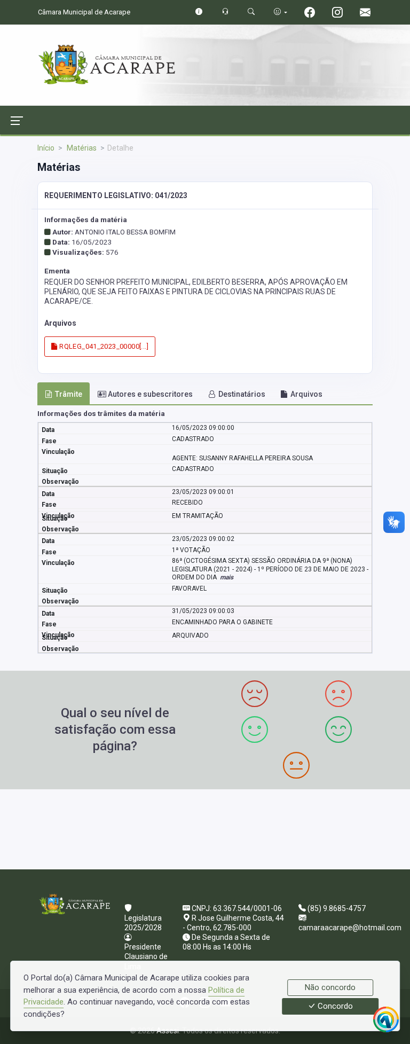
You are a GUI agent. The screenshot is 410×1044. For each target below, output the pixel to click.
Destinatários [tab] (241, 394)
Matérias (81, 148)
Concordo (334, 1006)
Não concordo (330, 987)
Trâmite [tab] (68, 394)
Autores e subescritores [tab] (150, 394)
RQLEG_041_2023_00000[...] (103, 346)
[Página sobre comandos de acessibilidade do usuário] (280, 12)
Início (45, 148)
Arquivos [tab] (306, 394)
